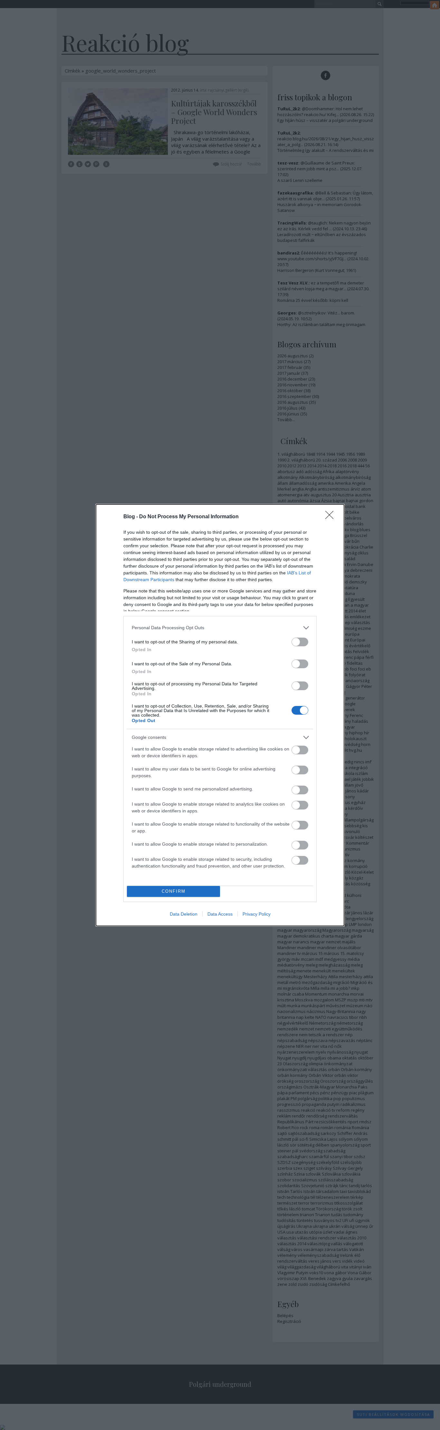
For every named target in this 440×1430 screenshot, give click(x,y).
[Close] (331, 517)
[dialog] (220, 715)
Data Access (220, 914)
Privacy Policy (257, 914)
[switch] (300, 642)
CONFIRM (174, 891)
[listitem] (220, 627)
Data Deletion (183, 914)
